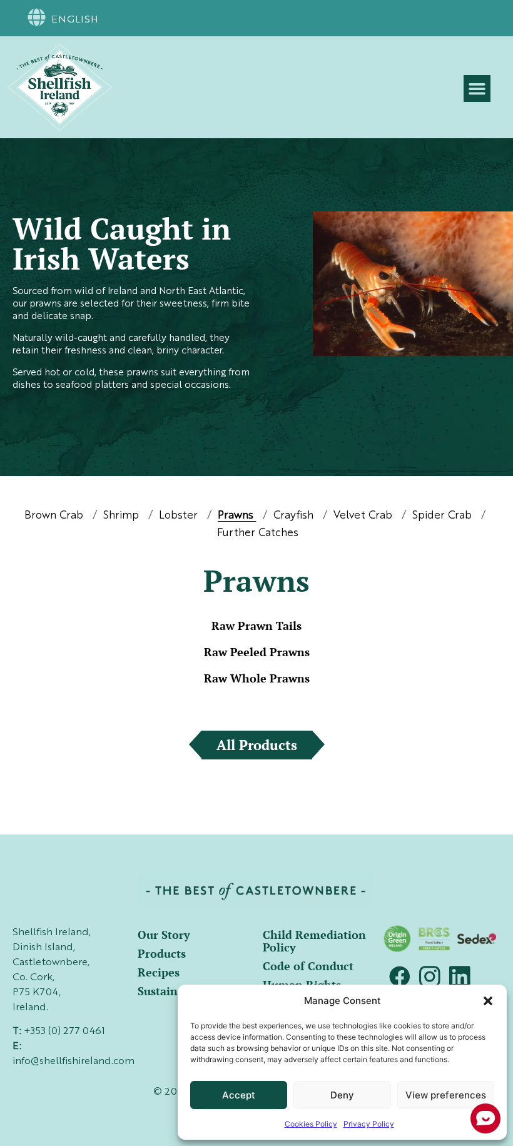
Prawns (237, 515)
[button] (488, 1001)
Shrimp (122, 515)
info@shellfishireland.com (74, 1062)
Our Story (164, 934)
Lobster (180, 515)
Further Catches (257, 533)
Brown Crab (55, 515)
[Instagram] (430, 976)
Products (162, 953)
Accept (238, 1095)
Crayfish (295, 515)
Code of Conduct (308, 965)
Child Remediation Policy (314, 941)
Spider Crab (443, 515)
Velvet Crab (364, 515)
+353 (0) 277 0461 (64, 1032)
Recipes (159, 972)
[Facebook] (400, 976)
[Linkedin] (460, 976)
